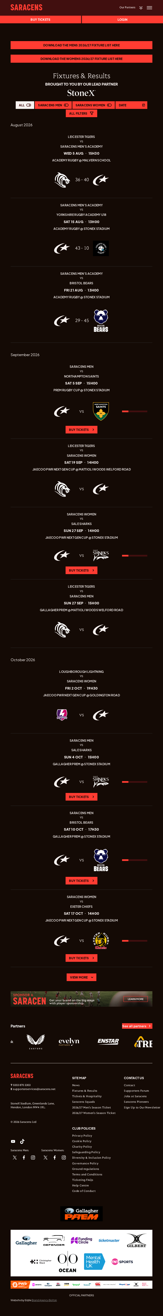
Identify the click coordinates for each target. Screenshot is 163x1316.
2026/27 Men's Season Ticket (91, 1107)
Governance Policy (85, 1163)
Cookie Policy (81, 1141)
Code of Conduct (84, 1191)
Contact (129, 1085)
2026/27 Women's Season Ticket (93, 1113)
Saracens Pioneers (136, 1102)
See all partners (134, 1026)
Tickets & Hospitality (87, 1096)
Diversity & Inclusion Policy (91, 1157)
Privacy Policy (82, 1135)
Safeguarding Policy (86, 1152)
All (22, 105)
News (76, 1085)
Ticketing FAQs (82, 1180)
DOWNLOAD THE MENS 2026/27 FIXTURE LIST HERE (81, 45)
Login (122, 19)
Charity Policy (82, 1146)
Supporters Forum (136, 1091)
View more (79, 977)
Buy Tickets (79, 430)
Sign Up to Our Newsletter (142, 1107)
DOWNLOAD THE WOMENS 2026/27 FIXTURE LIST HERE (82, 59)
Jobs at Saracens (135, 1096)
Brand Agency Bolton (44, 1300)
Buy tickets (40, 19)
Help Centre (80, 1185)
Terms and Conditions (87, 1174)
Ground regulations (85, 1169)
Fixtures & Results (84, 1091)
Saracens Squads (83, 1102)
